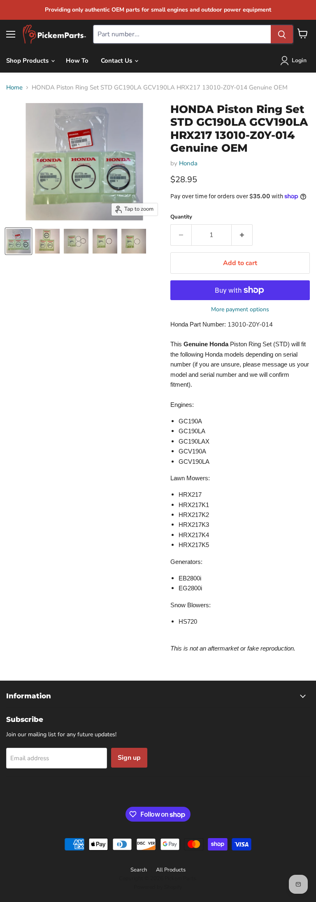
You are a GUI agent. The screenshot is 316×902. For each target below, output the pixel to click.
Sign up (129, 757)
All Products (171, 870)
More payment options (240, 309)
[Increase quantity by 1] (242, 235)
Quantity (181, 217)
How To (77, 60)
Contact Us (117, 60)
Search (138, 870)
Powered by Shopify (158, 887)
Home (14, 87)
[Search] (282, 34)
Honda (188, 163)
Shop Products (28, 60)
